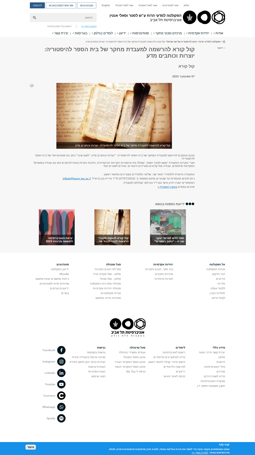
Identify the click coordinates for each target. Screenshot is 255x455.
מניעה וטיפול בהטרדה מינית (88, 357)
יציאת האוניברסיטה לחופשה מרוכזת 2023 (59, 239)
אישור (30, 447)
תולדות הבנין (217, 293)
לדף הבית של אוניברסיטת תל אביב (224, 41)
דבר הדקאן (218, 274)
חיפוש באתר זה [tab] (89, 26)
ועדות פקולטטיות (111, 293)
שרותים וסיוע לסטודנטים (54, 283)
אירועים (220, 278)
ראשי (220, 47)
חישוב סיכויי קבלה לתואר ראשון (166, 361)
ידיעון (122, 33)
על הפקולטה (217, 264)
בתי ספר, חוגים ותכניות (159, 269)
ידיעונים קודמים (59, 288)
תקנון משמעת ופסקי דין (211, 385)
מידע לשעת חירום (214, 376)
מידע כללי (219, 347)
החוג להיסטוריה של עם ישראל (182, 41)
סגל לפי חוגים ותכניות (108, 269)
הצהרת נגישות (96, 366)
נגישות (101, 347)
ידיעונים (180, 371)
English (106, 5)
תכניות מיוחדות (164, 278)
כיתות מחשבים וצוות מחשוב (52, 278)
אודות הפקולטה (215, 269)
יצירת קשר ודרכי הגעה (212, 352)
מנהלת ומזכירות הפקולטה (105, 283)
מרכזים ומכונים (164, 274)
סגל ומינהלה (137, 347)
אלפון (186, 5)
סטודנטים (63, 264)
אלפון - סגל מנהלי (110, 278)
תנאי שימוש (98, 376)
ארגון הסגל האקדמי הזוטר (130, 366)
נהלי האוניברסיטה (214, 366)
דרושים (221, 361)
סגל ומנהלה (113, 264)
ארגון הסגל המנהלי (134, 357)
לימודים (180, 347)
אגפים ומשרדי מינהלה (132, 352)
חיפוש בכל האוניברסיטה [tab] (59, 26)
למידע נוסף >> (200, 452)
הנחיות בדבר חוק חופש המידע (87, 361)
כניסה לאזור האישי (174, 376)
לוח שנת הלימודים (174, 366)
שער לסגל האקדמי (147, 5)
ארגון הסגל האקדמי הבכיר (130, 361)
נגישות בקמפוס (96, 352)
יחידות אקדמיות (198, 33)
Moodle (64, 274)
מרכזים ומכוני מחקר (168, 33)
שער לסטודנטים (170, 5)
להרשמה (37, 5)
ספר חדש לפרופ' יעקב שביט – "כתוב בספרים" (169, 239)
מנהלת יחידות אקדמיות (107, 288)
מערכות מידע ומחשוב (108, 297)
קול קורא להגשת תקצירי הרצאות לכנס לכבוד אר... (112, 239)
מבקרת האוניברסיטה (212, 381)
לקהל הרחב (218, 297)
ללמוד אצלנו (218, 288)
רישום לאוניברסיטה (174, 352)
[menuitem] (186, 5)
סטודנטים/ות (140, 33)
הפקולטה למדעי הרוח (210, 41)
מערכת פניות (86, 5)
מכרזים (221, 371)
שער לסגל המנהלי (124, 5)
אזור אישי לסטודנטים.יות (61, 5)
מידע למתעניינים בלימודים (169, 357)
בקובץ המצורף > (167, 186)
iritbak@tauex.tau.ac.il (77, 178)
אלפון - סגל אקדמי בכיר (107, 274)
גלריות (221, 283)
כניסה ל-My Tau (135, 371)
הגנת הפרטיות (96, 371)
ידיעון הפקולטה (60, 269)
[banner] (127, 18)
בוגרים (65, 293)
